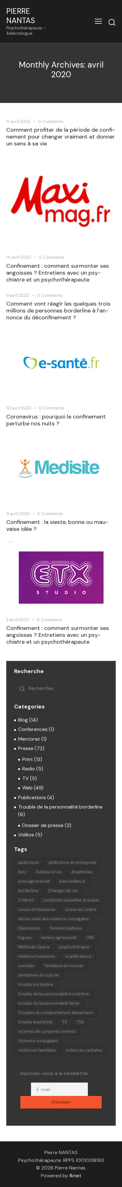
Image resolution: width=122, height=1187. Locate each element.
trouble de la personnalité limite (48, 1003)
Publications (32, 797)
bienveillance (72, 881)
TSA (80, 1022)
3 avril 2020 (17, 619)
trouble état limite (35, 1022)
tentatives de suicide (38, 975)
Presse (25, 748)
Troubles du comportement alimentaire (56, 1012)
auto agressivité (34, 881)
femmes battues (66, 928)
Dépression (29, 928)
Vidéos (26, 834)
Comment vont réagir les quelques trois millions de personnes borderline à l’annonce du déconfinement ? (58, 310)
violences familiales (37, 1050)
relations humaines (36, 956)
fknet (75, 1175)
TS (64, 1022)
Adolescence (49, 872)
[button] (98, 21)
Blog (23, 720)
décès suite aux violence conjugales (53, 918)
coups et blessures (36, 909)
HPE (90, 937)
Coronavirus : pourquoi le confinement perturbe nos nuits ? (56, 420)
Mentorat (29, 739)
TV (25, 778)
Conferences (33, 729)
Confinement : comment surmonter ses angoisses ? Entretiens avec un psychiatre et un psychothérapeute (57, 272)
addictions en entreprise (72, 862)
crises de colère (80, 909)
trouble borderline (35, 984)
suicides (26, 965)
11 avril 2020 (17, 295)
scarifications (78, 956)
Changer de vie (63, 890)
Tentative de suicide (63, 965)
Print (27, 759)
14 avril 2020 (18, 257)
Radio (28, 768)
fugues (25, 937)
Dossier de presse (43, 825)
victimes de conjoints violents (47, 1031)
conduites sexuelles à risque (71, 900)
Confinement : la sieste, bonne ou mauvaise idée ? (57, 525)
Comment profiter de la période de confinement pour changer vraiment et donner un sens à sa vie (60, 136)
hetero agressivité (59, 937)
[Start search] (112, 22)
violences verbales (84, 1050)
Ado (22, 872)
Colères (25, 900)
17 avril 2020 (18, 121)
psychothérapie (74, 947)
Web (27, 787)
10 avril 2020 (18, 408)
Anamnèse (81, 872)
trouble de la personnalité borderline (53, 994)
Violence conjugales (38, 1040)
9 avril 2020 (18, 513)
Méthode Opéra (33, 947)
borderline (28, 890)
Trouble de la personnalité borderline (60, 807)
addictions (28, 862)
